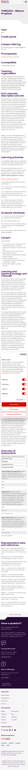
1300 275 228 (7, 685)
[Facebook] (2, 730)
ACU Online (14, 719)
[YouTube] (10, 730)
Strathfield (14, 717)
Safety (8, 745)
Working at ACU (5, 698)
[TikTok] (12, 730)
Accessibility (4, 743)
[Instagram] (4, 730)
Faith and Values (5, 695)
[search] (23, 2)
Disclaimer (17, 743)
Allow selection (14, 409)
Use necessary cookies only (14, 414)
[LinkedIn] (7, 730)
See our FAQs (5, 677)
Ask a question (6, 683)
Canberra (3, 719)
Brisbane (3, 717)
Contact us (4, 703)
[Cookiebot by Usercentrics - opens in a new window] (20, 354)
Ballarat (3, 711)
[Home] (7, 3)
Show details (20, 399)
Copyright (11, 743)
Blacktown (3, 714)
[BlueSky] (15, 730)
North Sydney (14, 711)
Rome (12, 714)
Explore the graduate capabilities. (9, 179)
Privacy (3, 745)
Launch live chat (5, 657)
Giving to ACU (4, 701)
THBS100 (3, 57)
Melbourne (4, 722)
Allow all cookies (14, 404)
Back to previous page (15, 614)
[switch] (24, 384)
